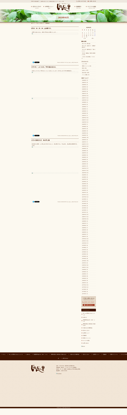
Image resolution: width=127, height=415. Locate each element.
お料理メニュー (86, 333)
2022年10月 (84, 172)
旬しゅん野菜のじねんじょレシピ (89, 314)
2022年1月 (84, 192)
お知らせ (83, 70)
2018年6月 (84, 271)
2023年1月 (84, 166)
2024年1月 (84, 141)
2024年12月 (84, 117)
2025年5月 (84, 108)
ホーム (4, 354)
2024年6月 (84, 130)
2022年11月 (84, 170)
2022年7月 (84, 179)
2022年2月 (84, 190)
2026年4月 (84, 89)
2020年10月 (84, 218)
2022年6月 (84, 181)
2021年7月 (84, 201)
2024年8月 (84, 126)
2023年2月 (84, 163)
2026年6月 (84, 84)
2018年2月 (84, 280)
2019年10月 (84, 243)
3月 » (93, 38)
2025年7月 (84, 104)
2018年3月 (84, 278)
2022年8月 (84, 177)
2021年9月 (84, 199)
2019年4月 (84, 256)
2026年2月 (84, 91)
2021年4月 (84, 207)
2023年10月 (84, 146)
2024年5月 (84, 133)
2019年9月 (84, 245)
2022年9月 (84, 174)
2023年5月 (84, 157)
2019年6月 (84, 251)
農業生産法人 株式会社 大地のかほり (89, 324)
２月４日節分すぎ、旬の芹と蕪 (40, 140)
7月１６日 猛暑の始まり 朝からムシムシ (88, 50)
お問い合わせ (86, 343)
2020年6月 (84, 225)
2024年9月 (84, 124)
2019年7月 (84, 249)
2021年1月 (84, 212)
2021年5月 (84, 205)
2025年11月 (84, 97)
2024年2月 (84, 139)
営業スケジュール (85, 66)
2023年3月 (84, 161)
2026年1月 (84, 93)
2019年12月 (84, 238)
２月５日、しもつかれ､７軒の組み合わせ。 (44, 67)
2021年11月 (84, 194)
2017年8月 (84, 291)
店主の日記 (84, 72)
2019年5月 (84, 254)
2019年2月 (84, 260)
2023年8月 (84, 150)
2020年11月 (84, 216)
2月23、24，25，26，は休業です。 (41, 28)
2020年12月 (84, 214)
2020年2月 (84, 234)
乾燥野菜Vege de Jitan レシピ (89, 320)
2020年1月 (84, 236)
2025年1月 (84, 115)
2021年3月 (84, 210)
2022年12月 (84, 168)
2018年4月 (84, 276)
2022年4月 (84, 185)
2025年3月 (84, 113)
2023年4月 (84, 159)
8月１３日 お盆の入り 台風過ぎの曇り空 (88, 46)
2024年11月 (84, 119)
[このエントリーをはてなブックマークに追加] (33, 62)
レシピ (83, 63)
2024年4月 (84, 135)
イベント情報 (84, 74)
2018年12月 (84, 265)
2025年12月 (84, 95)
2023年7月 (84, 152)
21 (86, 35)
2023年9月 (84, 148)
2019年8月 (84, 247)
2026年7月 (84, 82)
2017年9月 (84, 289)
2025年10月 (84, 100)
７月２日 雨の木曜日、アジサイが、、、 (88, 57)
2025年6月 (84, 106)
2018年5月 (84, 273)
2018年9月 (84, 269)
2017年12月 (84, 284)
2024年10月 (84, 122)
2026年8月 (84, 80)
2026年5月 (84, 86)
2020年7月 (84, 223)
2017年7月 (84, 293)
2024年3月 (84, 137)
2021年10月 (84, 196)
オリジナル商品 (86, 340)
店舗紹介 (85, 335)
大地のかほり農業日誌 (87, 327)
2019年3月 (84, 258)
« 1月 (84, 38)
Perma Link (76, 62)
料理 (83, 68)
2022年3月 (84, 188)
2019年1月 (84, 262)
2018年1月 (84, 282)
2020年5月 (84, 227)
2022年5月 (84, 183)
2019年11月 (84, 240)
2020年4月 (84, 229)
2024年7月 (84, 128)
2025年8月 (84, 102)
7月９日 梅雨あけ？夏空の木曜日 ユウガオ (89, 54)
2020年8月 (84, 221)
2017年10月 (84, 287)
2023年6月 (84, 155)
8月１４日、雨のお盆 (86, 43)
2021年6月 (84, 203)
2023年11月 (84, 144)
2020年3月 (84, 232)
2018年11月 (84, 267)
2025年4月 (84, 111)
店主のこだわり (86, 330)
